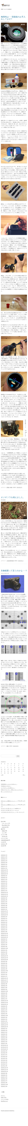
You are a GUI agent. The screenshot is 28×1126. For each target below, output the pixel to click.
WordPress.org (4, 1101)
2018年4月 (3, 1037)
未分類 (2, 845)
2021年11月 (3, 957)
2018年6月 (3, 1034)
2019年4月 (3, 1015)
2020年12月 (3, 978)
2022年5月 (3, 946)
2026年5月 (3, 860)
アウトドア (3, 838)
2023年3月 (3, 927)
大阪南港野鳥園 (10, 560)
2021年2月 (3, 974)
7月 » (24, 775)
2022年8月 (3, 940)
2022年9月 (3, 939)
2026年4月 (3, 862)
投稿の (3, 1097)
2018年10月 (3, 1026)
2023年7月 (3, 920)
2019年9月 (3, 1006)
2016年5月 (3, 1080)
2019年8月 (3, 1008)
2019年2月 (3, 1019)
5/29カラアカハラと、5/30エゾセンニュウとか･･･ (12, 789)
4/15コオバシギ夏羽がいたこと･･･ (9, 801)
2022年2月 (3, 952)
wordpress (3, 843)
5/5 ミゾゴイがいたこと (6, 791)
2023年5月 (3, 924)
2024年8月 (3, 899)
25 (18, 771)
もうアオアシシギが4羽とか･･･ (8, 788)
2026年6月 (3, 858)
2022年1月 (3, 954)
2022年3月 (3, 950)
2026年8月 (3, 855)
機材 (11, 487)
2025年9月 (3, 875)
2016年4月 (3, 1082)
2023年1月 (3, 931)
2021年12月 (3, 955)
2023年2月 (3, 929)
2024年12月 (3, 892)
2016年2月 (3, 1086)
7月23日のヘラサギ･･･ (6, 786)
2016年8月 (3, 1075)
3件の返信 (3, 499)
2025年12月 (3, 870)
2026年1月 (3, 868)
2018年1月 (3, 1043)
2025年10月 (3, 873)
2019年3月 (3, 1017)
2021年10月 (3, 959)
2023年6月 (3, 922)
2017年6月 (3, 1056)
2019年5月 (3, 1013)
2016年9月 (3, 1073)
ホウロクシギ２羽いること (7, 808)
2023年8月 (3, 918)
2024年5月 (3, 903)
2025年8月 (3, 877)
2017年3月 (3, 1062)
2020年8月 (3, 985)
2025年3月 (3, 886)
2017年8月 (3, 1052)
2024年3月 (3, 907)
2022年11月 (3, 935)
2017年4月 (3, 1060)
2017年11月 (3, 1047)
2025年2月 (3, 888)
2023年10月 (3, 914)
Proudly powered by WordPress (7, 1110)
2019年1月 (3, 1021)
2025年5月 (3, 883)
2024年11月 (3, 894)
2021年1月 (3, 976)
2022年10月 (3, 937)
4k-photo (4, 836)
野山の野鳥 (4, 825)
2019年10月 (3, 1004)
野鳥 (2, 821)
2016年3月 (3, 1084)
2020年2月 (3, 996)
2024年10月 (3, 896)
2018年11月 (3, 1024)
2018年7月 (3, 1032)
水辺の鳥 (4, 827)
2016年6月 (3, 1078)
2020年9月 (3, 983)
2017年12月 (3, 1045)
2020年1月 (3, 998)
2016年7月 (3, 1077)
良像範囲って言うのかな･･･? (14, 571)
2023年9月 (3, 916)
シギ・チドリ (5, 823)
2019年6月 (3, 1011)
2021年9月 (3, 961)
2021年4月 (3, 970)
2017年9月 (3, 1050)
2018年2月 (3, 1041)
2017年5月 (3, 1058)
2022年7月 (3, 942)
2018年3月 (3, 1039)
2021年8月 (3, 963)
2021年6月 (3, 967)
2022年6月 (3, 944)
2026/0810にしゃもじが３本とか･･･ (9, 784)
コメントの (4, 1099)
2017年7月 (3, 1054)
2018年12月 (3, 1023)
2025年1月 (3, 890)
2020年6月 (3, 989)
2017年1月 (3, 1065)
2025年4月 (3, 885)
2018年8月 (3, 1030)
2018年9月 (3, 1028)
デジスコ (3, 834)
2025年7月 (3, 879)
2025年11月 (3, 871)
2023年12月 (3, 911)
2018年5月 (3, 1036)
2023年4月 (3, 926)
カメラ (3, 832)
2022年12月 (3, 933)
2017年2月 (3, 1064)
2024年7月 (3, 901)
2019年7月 (3, 1009)
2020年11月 (3, 980)
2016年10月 (3, 1071)
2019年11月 (3, 1002)
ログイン (3, 1095)
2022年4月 (3, 948)
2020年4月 (3, 993)
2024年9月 (3, 898)
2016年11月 (3, 1069)
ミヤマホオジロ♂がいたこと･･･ (8, 812)
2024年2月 (3, 909)
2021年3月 (3, 972)
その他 (2, 842)
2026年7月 (3, 857)
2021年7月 (3, 965)
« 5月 (2, 775)
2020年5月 (3, 991)
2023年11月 (3, 912)
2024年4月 (3, 905)
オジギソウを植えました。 (13, 497)
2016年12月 (3, 1067)
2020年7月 (3, 987)
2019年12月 (3, 1000)
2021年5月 (3, 968)
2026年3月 (3, 864)
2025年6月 (3, 881)
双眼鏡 (8, 487)
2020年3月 (3, 995)
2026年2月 (3, 866)
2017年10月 (3, 1049)
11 (18, 767)
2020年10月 (3, 981)
